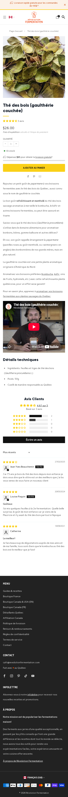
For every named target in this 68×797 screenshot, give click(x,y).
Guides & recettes (12, 590)
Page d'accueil (15, 31)
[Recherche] (63, 17)
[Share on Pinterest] (34, 176)
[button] (10, 121)
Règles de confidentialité (16, 634)
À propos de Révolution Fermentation (23, 760)
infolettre (32, 694)
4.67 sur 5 (42, 405)
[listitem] (34, 4)
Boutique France (11, 596)
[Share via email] (40, 176)
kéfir (56, 274)
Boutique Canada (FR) (14, 607)
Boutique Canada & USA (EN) (18, 601)
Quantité (8, 139)
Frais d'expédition (11, 132)
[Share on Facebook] (28, 176)
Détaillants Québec (13, 612)
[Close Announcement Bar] (65, 5)
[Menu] (4, 17)
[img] (10, 462)
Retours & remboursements (17, 628)
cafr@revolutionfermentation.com (21, 662)
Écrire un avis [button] (34, 439)
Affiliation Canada (13, 618)
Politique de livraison (14, 623)
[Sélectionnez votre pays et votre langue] (12, 17)
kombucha (47, 274)
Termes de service (12, 639)
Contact (7, 645)
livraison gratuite (43, 157)
